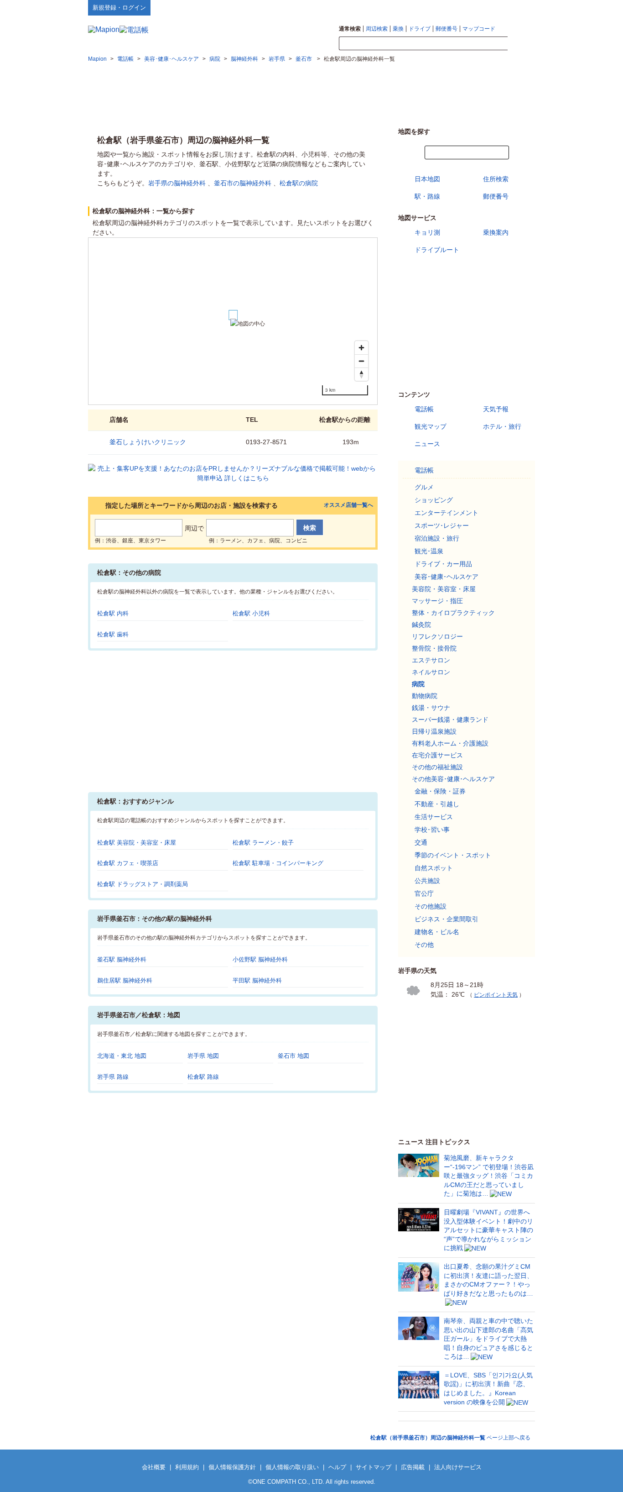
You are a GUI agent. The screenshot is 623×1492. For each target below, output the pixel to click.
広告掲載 (413, 1467)
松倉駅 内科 (113, 613)
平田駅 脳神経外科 (257, 980)
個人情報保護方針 (232, 1467)
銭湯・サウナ (431, 707)
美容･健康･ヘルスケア (446, 576)
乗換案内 (496, 232)
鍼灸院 (421, 624)
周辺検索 (377, 29)
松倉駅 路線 (203, 1076)
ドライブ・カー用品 (443, 563)
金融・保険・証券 (440, 791)
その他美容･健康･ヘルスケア (453, 779)
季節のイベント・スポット (453, 855)
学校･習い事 (432, 829)
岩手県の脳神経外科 (177, 183)
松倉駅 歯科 (113, 634)
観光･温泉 (429, 551)
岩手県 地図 (203, 1055)
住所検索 (496, 179)
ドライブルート (437, 249)
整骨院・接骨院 (434, 648)
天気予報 (496, 409)
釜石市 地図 (293, 1055)
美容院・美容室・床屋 (444, 589)
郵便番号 (446, 29)
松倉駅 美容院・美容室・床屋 (136, 842)
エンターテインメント (446, 512)
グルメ (424, 487)
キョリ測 (427, 232)
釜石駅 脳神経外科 (121, 959)
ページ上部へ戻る (450, 1437)
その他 (424, 944)
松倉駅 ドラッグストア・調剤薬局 (142, 884)
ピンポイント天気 (496, 995)
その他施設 (430, 906)
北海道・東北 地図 (121, 1055)
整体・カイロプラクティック (453, 612)
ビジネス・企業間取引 (446, 919)
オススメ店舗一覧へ (348, 505)
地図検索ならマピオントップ (445, 7)
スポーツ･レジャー (442, 525)
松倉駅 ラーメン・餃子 (263, 842)
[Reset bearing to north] (361, 374)
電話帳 (424, 409)
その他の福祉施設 (437, 767)
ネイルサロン (431, 672)
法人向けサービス (458, 1467)
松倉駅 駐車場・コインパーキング (278, 863)
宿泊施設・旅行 (437, 538)
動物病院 (424, 695)
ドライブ (420, 29)
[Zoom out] (361, 361)
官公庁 (424, 893)
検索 (521, 43)
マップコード (478, 29)
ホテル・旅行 (502, 426)
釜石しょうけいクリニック (147, 442)
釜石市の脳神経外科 (242, 183)
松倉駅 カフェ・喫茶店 (127, 863)
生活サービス (434, 816)
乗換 (398, 29)
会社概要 (154, 1467)
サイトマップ (520, 7)
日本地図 (427, 179)
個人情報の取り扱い (292, 1467)
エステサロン (431, 660)
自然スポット (434, 868)
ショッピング (434, 500)
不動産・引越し (437, 804)
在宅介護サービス (437, 755)
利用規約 (187, 1467)
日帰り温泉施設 (434, 731)
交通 (421, 842)
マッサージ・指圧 (437, 600)
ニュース (427, 443)
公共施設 (427, 880)
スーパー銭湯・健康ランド (450, 719)
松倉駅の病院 (299, 183)
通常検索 (350, 29)
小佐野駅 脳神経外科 (260, 959)
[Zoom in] (361, 347)
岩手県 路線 (113, 1076)
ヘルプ (491, 7)
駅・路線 (427, 196)
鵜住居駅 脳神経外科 (124, 980)
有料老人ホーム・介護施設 (450, 743)
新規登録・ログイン (119, 7)
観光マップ (430, 426)
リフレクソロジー (437, 636)
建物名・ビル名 (437, 931)
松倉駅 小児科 (251, 613)
